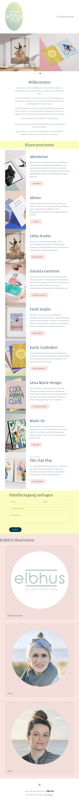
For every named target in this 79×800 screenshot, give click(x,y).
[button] (65, 16)
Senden (15, 529)
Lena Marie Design (39, 406)
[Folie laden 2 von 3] (37, 73)
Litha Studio (37, 257)
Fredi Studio (37, 333)
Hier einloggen (48, 794)
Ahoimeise (37, 183)
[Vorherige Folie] (29, 73)
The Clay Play (38, 481)
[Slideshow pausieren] (50, 73)
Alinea (36, 221)
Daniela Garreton (39, 295)
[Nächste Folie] (45, 73)
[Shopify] (50, 791)
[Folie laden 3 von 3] (40, 73)
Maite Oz (36, 445)
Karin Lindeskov (39, 368)
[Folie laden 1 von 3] (34, 73)
